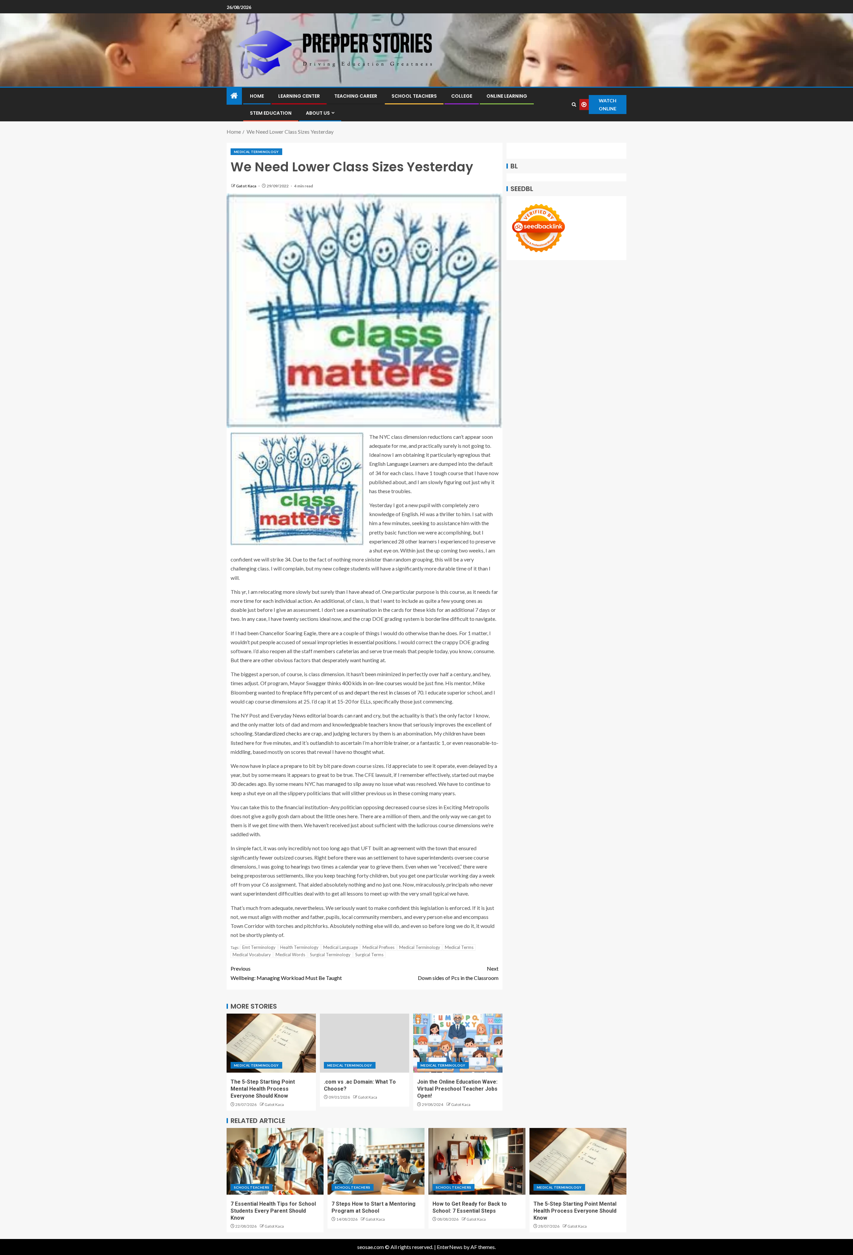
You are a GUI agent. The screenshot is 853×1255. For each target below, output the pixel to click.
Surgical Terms (369, 954)
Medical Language (340, 947)
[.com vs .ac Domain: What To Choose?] (364, 1043)
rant (358, 715)
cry (376, 715)
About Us (318, 113)
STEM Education (271, 113)
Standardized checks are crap (288, 733)
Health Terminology (299, 947)
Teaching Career (355, 96)
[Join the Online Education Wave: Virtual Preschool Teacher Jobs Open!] (457, 1043)
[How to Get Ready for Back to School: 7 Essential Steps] (476, 1161)
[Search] (574, 104)
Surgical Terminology (330, 954)
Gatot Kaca (246, 185)
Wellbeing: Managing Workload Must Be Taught (286, 973)
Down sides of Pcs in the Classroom (458, 973)
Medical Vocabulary (252, 954)
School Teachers (414, 96)
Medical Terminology (256, 152)
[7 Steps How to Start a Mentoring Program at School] (376, 1161)
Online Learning (506, 96)
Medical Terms (459, 947)
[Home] (234, 96)
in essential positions (372, 642)
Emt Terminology (259, 947)
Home (257, 96)
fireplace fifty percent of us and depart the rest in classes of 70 (352, 692)
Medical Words (290, 954)
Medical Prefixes (379, 947)
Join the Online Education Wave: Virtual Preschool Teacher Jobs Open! (457, 1089)
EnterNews (449, 1247)
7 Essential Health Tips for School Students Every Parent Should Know (273, 1211)
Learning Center (299, 96)
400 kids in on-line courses (372, 683)
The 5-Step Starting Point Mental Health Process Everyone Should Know (263, 1089)
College (461, 96)
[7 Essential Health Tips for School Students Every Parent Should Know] (275, 1161)
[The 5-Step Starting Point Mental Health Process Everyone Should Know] (271, 1043)
